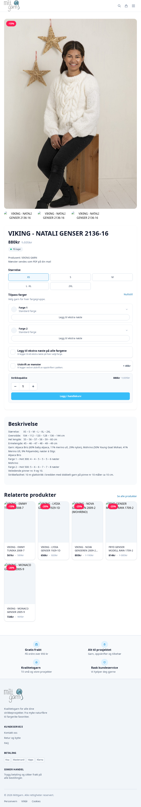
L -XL (28, 286)
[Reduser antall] (15, 386)
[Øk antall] (33, 386)
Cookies (36, 801)
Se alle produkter (127, 496)
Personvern (10, 801)
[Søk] (119, 6)
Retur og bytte (12, 737)
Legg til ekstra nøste (70, 317)
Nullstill (128, 294)
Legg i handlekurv (70, 396)
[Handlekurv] (126, 6)
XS (28, 277)
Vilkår (24, 801)
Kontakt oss (10, 732)
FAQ (6, 743)
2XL (71, 286)
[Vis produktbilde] (20, 216)
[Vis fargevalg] (127, 309)
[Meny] (133, 5)
